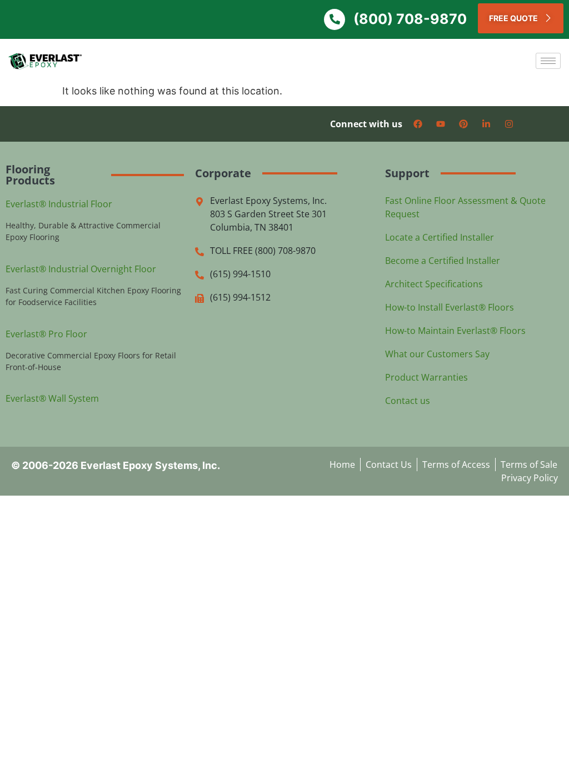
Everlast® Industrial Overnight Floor (81, 269)
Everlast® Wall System (52, 398)
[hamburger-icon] (548, 61)
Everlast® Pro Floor (46, 334)
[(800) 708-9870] (334, 19)
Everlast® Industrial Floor (59, 204)
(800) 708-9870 (410, 19)
